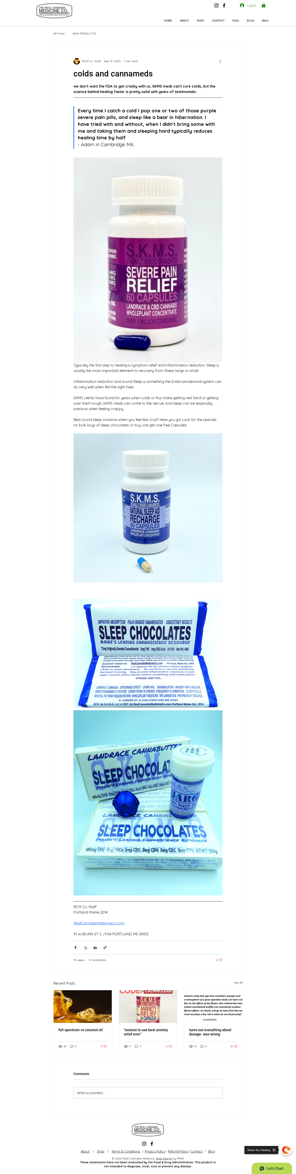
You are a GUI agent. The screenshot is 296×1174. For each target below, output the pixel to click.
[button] (264, 5)
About (85, 1151)
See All (238, 982)
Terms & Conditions (126, 1151)
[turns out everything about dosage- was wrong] (213, 1006)
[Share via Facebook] (75, 947)
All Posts (59, 33)
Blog (211, 1151)
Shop (101, 1151)
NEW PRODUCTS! (84, 33)
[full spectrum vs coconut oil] (83, 1006)
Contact (196, 1151)
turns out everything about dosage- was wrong (210, 1032)
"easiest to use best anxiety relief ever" (146, 1032)
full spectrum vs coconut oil (80, 1030)
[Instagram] (216, 5)
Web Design (164, 1158)
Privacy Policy (155, 1151)
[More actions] (220, 61)
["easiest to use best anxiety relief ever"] (148, 1006)
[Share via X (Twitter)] (85, 947)
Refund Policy (178, 1151)
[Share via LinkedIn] (95, 947)
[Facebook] (224, 5)
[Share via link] (105, 947)
